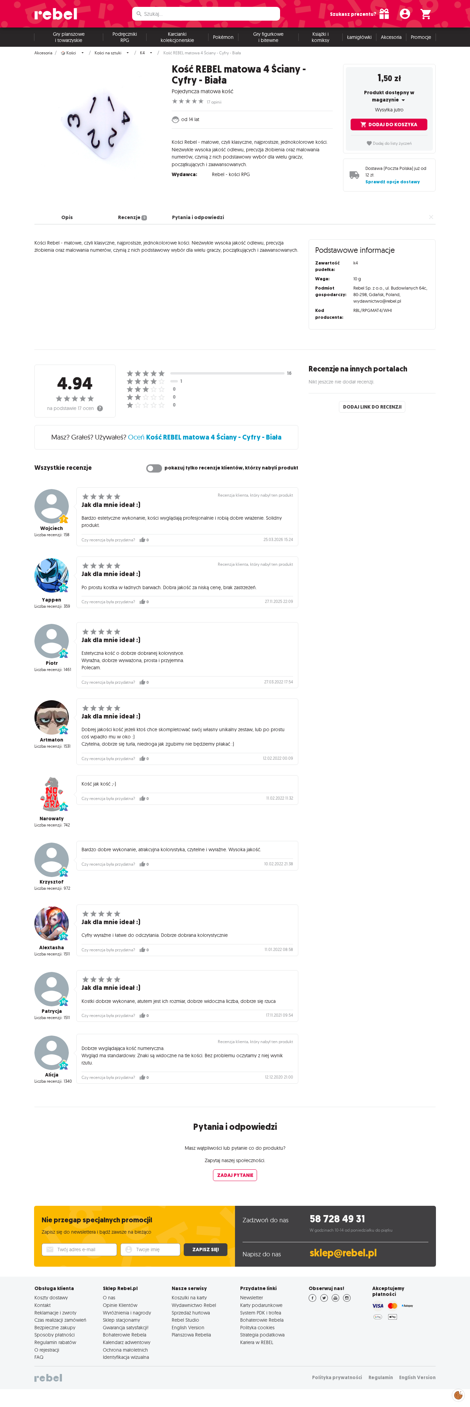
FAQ (38, 1357)
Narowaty (52, 818)
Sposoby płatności (54, 1335)
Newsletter (251, 1298)
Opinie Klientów (120, 1305)
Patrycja (52, 1011)
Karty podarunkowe (261, 1305)
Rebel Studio (185, 1320)
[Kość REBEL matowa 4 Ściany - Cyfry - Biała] (97, 127)
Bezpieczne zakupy (54, 1327)
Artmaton (51, 739)
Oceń (204, 437)
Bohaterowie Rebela (124, 1335)
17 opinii (214, 102)
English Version (188, 1327)
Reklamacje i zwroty (55, 1313)
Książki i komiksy (320, 37)
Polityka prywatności (337, 1377)
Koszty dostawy (51, 1298)
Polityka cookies (257, 1327)
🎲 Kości (68, 53)
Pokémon (223, 37)
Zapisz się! (205, 1249)
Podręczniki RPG (125, 37)
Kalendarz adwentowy (126, 1342)
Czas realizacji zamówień (60, 1320)
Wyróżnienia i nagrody (127, 1313)
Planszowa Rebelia (191, 1335)
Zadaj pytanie (235, 1175)
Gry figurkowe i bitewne (268, 37)
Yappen (51, 599)
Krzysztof (52, 881)
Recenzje (131, 217)
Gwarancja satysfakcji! (126, 1327)
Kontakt (42, 1305)
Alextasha (51, 947)
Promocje (421, 37)
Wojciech (51, 528)
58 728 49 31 (337, 1219)
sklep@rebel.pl (343, 1253)
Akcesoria (391, 37)
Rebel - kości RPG (231, 174)
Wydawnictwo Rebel (194, 1305)
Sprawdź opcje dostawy (392, 182)
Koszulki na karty (189, 1298)
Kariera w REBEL (256, 1342)
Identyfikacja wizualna (126, 1357)
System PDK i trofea (260, 1313)
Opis (67, 217)
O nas (109, 1298)
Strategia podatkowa (262, 1335)
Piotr (52, 663)
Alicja (51, 1074)
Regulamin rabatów (55, 1342)
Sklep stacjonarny (121, 1320)
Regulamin (380, 1377)
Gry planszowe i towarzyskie (69, 37)
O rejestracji (46, 1350)
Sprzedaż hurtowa (191, 1313)
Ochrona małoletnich (125, 1350)
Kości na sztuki (108, 53)
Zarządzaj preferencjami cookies (458, 1394)
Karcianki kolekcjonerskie (177, 37)
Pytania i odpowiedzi (198, 217)
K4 (142, 53)
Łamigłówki (359, 37)
